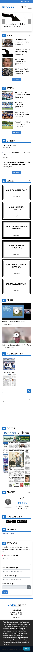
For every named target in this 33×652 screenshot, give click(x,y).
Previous (3, 21)
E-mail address (9, 575)
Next (29, 21)
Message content (10, 555)
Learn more (18, 648)
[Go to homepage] (14, 7)
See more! (16, 80)
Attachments (7, 583)
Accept (26, 648)
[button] (29, 180)
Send (5, 592)
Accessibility (25, 1)
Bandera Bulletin (8, 533)
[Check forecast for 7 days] (8, 503)
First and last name (10, 568)
